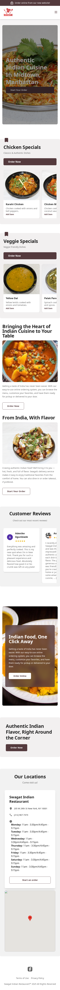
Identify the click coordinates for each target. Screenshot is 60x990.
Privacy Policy (37, 978)
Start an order (30, 879)
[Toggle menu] (56, 12)
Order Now (14, 161)
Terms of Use (22, 978)
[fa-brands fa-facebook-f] (30, 969)
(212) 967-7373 (21, 815)
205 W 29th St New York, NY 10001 (30, 808)
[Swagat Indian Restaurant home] (8, 12)
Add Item (10, 214)
